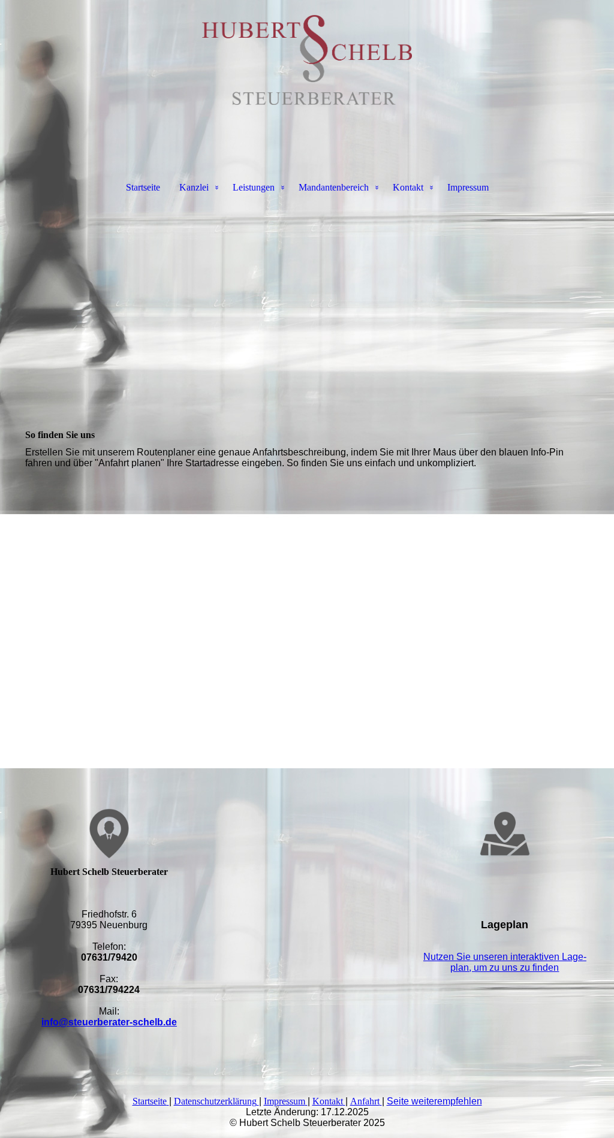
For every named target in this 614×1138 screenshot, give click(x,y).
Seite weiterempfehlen (434, 1101)
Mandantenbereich (334, 187)
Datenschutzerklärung (215, 1101)
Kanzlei (194, 187)
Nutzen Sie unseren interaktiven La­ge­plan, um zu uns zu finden (504, 962)
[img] (307, 60)
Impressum (468, 187)
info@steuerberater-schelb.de (109, 1022)
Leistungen (254, 187)
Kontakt (408, 187)
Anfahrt (365, 1101)
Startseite (143, 187)
